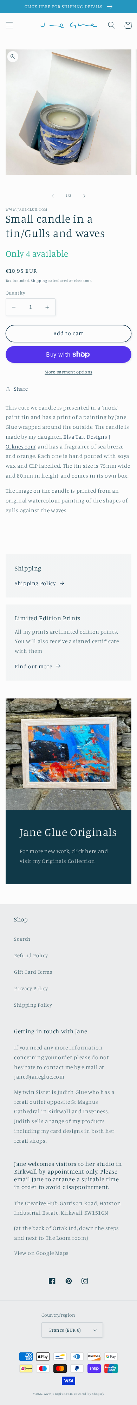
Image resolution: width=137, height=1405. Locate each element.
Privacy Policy (31, 988)
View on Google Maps (41, 1253)
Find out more (33, 666)
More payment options (68, 371)
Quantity (15, 293)
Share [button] (21, 389)
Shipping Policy (35, 583)
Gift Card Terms (33, 972)
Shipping (39, 280)
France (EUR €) (65, 1330)
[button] (9, 25)
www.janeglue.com (58, 1394)
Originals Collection (68, 861)
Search (22, 939)
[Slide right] (84, 195)
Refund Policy (31, 955)
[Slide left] (52, 195)
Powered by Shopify (89, 1394)
